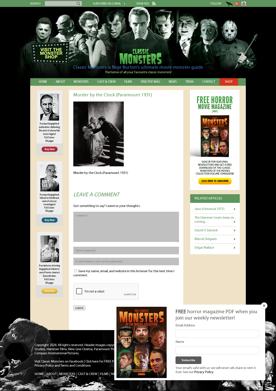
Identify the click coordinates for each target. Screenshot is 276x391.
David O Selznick (206, 230)
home (43, 82)
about (60, 82)
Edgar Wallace (204, 248)
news (173, 82)
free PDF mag (150, 82)
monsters (81, 82)
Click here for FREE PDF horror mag (110, 361)
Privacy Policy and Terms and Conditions (62, 365)
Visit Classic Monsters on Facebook (58, 361)
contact (208, 82)
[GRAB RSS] (152, 4)
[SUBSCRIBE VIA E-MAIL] (123, 4)
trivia (189, 82)
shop (229, 82)
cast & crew (106, 82)
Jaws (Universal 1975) (209, 209)
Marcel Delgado (205, 239)
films (128, 82)
